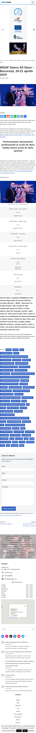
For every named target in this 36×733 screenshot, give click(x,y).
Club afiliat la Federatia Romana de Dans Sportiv (14, 356)
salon (11, 438)
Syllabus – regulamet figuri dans (18, 555)
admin (7, 642)
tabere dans (30, 442)
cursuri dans (26, 359)
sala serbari (4, 438)
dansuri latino (16, 400)
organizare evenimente (14, 421)
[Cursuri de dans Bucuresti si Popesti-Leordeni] (18, 48)
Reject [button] (25, 730)
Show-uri (26, 540)
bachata (15, 349)
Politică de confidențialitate (10, 552)
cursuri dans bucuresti (7, 363)
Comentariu (5, 487)
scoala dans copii (5, 442)
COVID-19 (23, 552)
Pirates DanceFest (23, 686)
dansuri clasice (5, 400)
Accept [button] (19, 730)
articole (18, 700)
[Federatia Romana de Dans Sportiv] (18, 11)
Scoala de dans (4, 60)
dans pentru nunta (6, 390)
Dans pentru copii (14, 550)
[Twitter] (22, 636)
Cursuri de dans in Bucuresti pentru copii (23, 373)
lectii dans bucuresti (6, 411)
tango (2, 445)
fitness (24, 400)
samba (32, 438)
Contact (12, 675)
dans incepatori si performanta (9, 383)
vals (8, 445)
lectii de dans (18, 411)
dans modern (23, 383)
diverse (18, 719)
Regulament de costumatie (26, 544)
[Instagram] (6, 636)
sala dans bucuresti (6, 431)
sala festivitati (30, 431)
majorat (3, 421)
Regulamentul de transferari (9, 544)
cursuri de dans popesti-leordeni (10, 380)
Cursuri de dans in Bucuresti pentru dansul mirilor (14, 377)
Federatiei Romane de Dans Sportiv (13, 135)
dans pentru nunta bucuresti (21, 390)
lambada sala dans (13, 407)
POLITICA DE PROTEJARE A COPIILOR (18, 557)
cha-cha (16, 353)
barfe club (18, 705)
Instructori (28, 548)
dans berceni (24, 380)
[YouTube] (18, 636)
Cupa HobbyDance (10, 538)
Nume (4, 466)
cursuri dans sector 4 (7, 370)
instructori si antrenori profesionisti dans (12, 404)
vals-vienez (14, 445)
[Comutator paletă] (34, 29)
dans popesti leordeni (7, 394)
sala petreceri (26, 435)
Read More (31, 730)
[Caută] (2, 29)
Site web (4, 480)
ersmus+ (18, 722)
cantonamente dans (6, 353)
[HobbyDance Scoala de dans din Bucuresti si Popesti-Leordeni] (6, 2)
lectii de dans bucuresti (7, 414)
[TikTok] (10, 636)
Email (4, 473)
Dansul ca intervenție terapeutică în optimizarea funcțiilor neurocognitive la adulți (20, 663)
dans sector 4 (19, 394)
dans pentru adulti (29, 387)
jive (28, 404)
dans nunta (4, 387)
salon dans (19, 438)
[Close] (25, 606)
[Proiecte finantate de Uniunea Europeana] (18, 28)
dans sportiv (18, 717)
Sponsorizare (27, 538)
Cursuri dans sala (24, 366)
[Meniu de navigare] (33, 2)
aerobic (8, 349)
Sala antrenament (10, 548)
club (18, 708)
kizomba (3, 407)
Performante (18, 540)
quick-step (16, 428)
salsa (26, 438)
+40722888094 (8, 575)
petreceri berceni (5, 428)
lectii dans (23, 407)
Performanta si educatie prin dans (15, 424)
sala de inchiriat (18, 431)
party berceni (26, 421)
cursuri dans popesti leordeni (9, 366)
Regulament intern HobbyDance (18, 542)
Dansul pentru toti (27, 397)
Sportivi (20, 538)
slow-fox (22, 442)
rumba (23, 428)
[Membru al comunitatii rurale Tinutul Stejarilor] (18, 37)
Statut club (20, 548)
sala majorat (4, 435)
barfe (18, 702)
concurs (18, 711)
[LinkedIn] (14, 636)
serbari (15, 442)
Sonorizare (10, 540)
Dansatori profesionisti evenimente (10, 397)
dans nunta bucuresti (15, 387)
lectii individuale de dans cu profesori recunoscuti (15, 418)
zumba (21, 445)
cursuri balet (17, 359)
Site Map (30, 552)
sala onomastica (15, 435)
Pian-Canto (24, 550)
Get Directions (8, 572)
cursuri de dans (5, 373)
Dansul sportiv (26, 536)
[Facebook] (2, 636)
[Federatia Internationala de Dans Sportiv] (18, 20)
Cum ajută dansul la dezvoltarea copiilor (16, 661)
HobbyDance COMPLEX (13, 536)
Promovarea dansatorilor (27, 546)
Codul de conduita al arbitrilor (10, 546)
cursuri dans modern (21, 363)
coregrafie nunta (5, 359)
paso (2, 424)
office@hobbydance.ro (10, 579)
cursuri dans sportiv (21, 370)
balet (21, 349)
